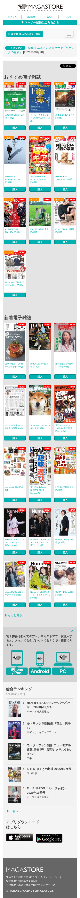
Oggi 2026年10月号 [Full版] (64, 230)
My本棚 (31, 17)
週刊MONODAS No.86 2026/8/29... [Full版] (39, 179)
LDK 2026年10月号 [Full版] (64, 488)
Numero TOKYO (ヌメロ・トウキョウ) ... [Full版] (40, 595)
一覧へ (13, 811)
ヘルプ (67, 17)
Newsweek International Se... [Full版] (13, 179)
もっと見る (14, 615)
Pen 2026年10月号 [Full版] (39, 230)
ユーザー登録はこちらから (41, 22)
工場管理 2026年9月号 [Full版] (14, 116)
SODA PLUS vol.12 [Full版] (64, 593)
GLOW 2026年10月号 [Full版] (64, 541)
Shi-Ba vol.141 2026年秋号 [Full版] (40, 426)
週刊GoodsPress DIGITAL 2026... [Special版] (38, 490)
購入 (15, 127)
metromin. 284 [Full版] (14, 488)
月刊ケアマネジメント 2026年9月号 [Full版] (40, 118)
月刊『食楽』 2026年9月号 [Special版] (14, 365)
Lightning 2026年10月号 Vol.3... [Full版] (14, 283)
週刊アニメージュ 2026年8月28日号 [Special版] (63, 428)
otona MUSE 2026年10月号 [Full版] (14, 593)
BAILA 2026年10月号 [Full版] (39, 365)
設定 (49, 17)
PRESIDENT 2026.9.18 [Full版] (63, 178)
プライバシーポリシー (47, 877)
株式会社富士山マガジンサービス (36, 884)
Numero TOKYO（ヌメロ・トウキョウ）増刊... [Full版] (15, 542)
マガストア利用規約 (17, 877)
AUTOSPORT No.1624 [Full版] (13, 230)
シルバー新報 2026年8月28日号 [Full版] (14, 426)
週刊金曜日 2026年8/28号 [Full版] (64, 365)
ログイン (12, 17)
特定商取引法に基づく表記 (21, 881)
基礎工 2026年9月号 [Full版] (64, 116)
